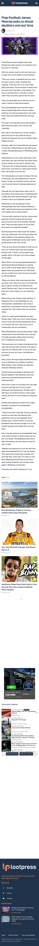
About (3, 935)
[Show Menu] (3, 3)
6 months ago (6, 592)
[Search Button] (36, 3)
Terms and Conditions (28, 935)
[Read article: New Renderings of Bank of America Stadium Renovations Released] (19, 495)
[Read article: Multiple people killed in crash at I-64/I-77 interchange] (6, 910)
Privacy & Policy (13, 935)
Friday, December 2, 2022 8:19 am (14, 34)
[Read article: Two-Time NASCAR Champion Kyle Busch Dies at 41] (19, 532)
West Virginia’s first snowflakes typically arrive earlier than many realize (22, 919)
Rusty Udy (11, 30)
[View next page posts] (21, 599)
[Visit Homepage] (19, 3)
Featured (6, 505)
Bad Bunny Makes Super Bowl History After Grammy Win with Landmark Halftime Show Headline (19, 587)
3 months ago (6, 552)
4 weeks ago (5, 515)
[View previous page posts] (17, 599)
